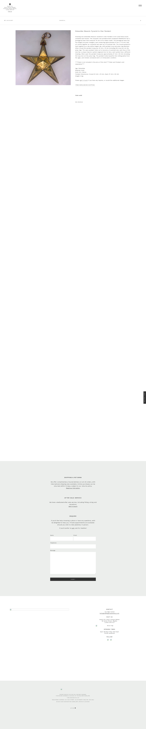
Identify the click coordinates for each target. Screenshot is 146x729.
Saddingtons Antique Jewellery (73, 5)
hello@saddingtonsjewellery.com (109, 613)
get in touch (84, 80)
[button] (140, 5)
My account (8, 20)
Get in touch (73, 506)
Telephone (53, 543)
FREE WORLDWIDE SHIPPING (85, 85)
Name (52, 535)
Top (142, 725)
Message (52, 550)
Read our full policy (73, 488)
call (73, 528)
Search (85, 20)
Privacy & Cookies (84, 701)
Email (75, 535)
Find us (10, 11)
